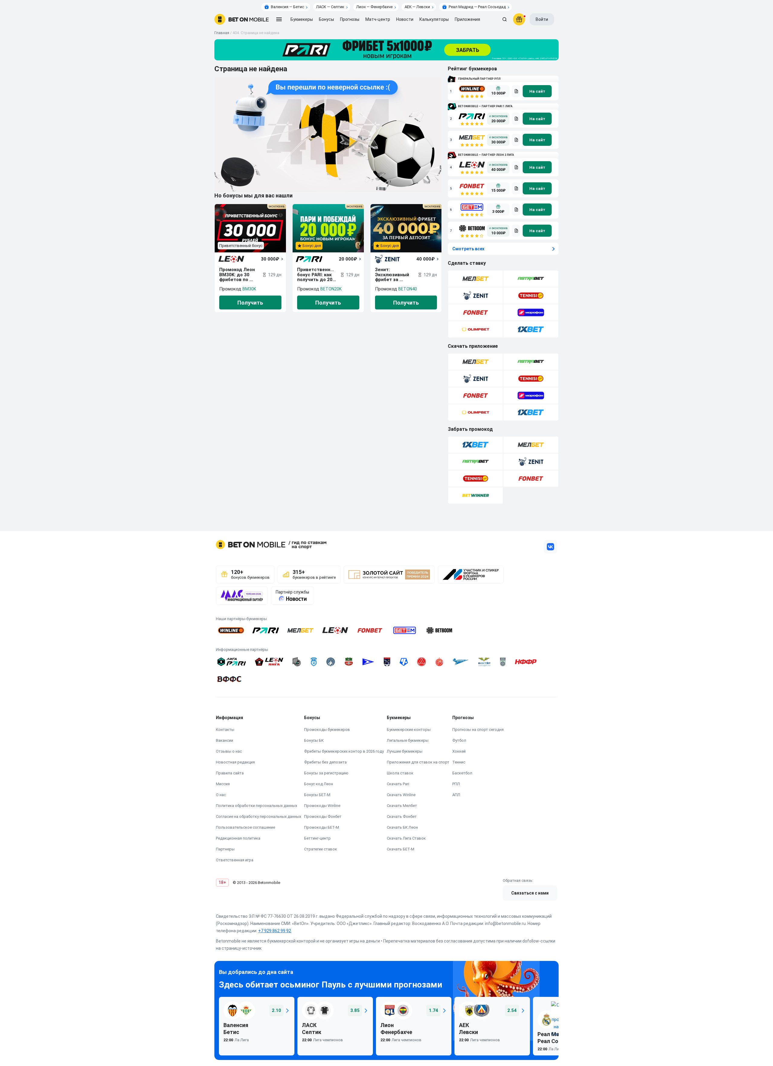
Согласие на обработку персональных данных (258, 816)
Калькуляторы (434, 19)
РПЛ (456, 784)
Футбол (459, 740)
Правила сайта (230, 773)
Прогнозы (349, 19)
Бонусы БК (314, 740)
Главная (221, 33)
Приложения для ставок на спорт (418, 762)
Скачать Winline (401, 794)
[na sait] (537, 91)
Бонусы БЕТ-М (317, 794)
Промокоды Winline (322, 805)
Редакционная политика (238, 838)
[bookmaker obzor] (516, 91)
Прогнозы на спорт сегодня (478, 729)
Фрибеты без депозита (325, 762)
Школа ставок (400, 773)
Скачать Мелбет (402, 805)
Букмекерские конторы (409, 729)
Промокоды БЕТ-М (321, 827)
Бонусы (326, 19)
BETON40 (407, 289)
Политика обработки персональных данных (256, 805)
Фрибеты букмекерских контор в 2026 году (344, 751)
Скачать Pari (398, 784)
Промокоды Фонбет (323, 816)
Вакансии (224, 740)
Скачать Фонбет (402, 816)
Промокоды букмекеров (327, 729)
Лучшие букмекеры (404, 751)
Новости (404, 19)
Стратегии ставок (320, 849)
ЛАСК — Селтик (330, 7)
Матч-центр (377, 19)
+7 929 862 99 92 (274, 930)
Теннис (458, 762)
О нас (221, 794)
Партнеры (225, 849)
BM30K (249, 289)
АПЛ (456, 794)
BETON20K (331, 289)
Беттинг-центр (317, 838)
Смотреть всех (468, 248)
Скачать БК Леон (402, 827)
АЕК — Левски (417, 7)
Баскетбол (462, 773)
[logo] (241, 19)
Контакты (225, 729)
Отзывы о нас (229, 751)
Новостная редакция (235, 762)
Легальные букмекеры (407, 740)
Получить (250, 302)
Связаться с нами (530, 893)
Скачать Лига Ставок (406, 838)
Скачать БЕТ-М (400, 849)
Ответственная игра (234, 860)
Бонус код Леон (318, 784)
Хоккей (459, 751)
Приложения (467, 19)
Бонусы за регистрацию (326, 773)
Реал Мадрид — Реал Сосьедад (477, 7)
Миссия (223, 784)
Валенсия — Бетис (287, 7)
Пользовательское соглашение (245, 827)
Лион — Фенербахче (374, 7)
